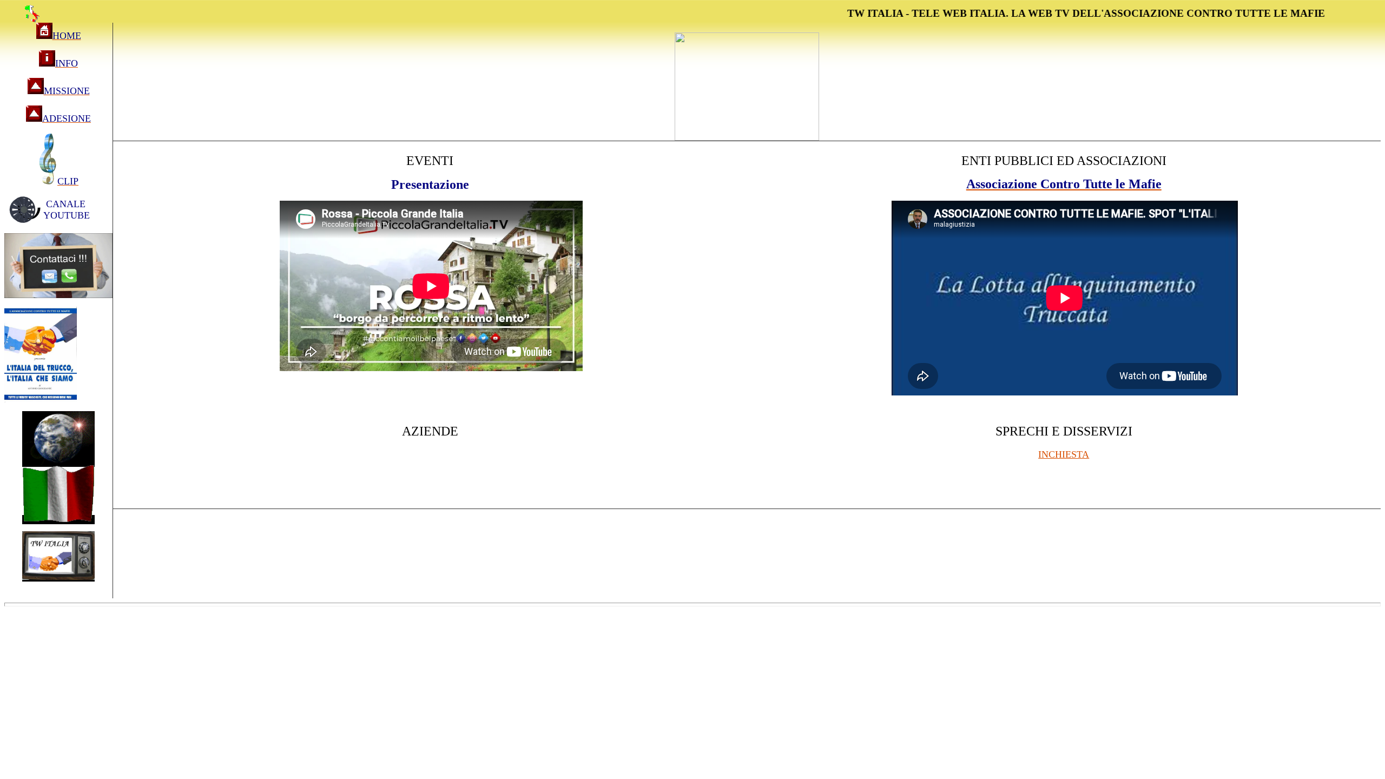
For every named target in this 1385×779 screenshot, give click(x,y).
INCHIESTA (1063, 454)
